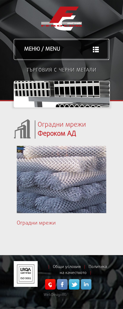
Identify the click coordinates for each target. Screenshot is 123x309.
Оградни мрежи (36, 223)
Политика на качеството (83, 270)
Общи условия (67, 267)
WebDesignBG (55, 295)
